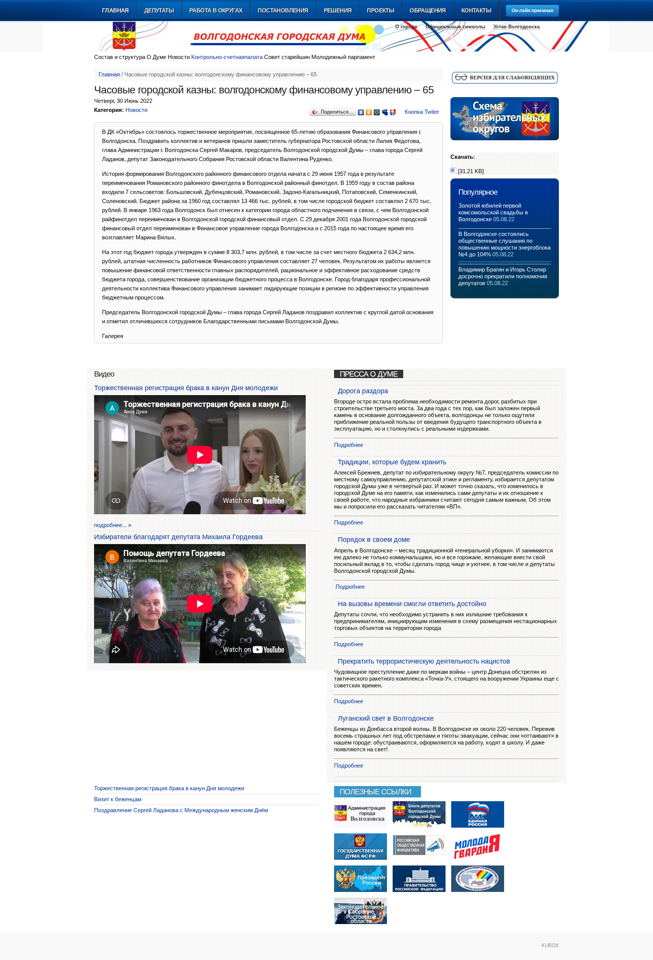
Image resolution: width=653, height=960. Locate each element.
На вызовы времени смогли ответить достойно (412, 604)
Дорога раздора (363, 391)
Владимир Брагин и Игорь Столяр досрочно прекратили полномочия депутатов (502, 276)
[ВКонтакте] (361, 110)
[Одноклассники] (369, 110)
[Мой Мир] (377, 110)
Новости (136, 110)
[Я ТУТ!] (393, 110)
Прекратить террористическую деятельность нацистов (424, 661)
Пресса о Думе (369, 374)
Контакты (476, 10)
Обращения (428, 10)
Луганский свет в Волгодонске (386, 718)
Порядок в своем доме (374, 539)
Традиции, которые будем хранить (392, 462)
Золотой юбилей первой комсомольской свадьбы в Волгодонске (493, 212)
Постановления (283, 10)
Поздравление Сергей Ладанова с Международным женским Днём (181, 810)
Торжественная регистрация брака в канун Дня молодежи (186, 388)
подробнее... (110, 525)
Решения (338, 10)
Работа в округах (215, 10)
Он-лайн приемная (532, 10)
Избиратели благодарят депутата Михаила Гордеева (178, 537)
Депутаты (159, 10)
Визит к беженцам (117, 799)
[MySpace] (385, 110)
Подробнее (348, 445)
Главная (115, 10)
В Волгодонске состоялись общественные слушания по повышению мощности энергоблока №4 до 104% (504, 244)
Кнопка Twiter (422, 112)
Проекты (380, 10)
